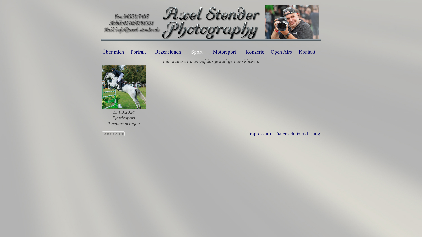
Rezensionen (168, 52)
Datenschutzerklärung (297, 133)
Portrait (138, 52)
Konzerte (255, 52)
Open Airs (281, 52)
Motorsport (224, 52)
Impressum (259, 133)
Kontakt (307, 52)
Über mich (113, 52)
